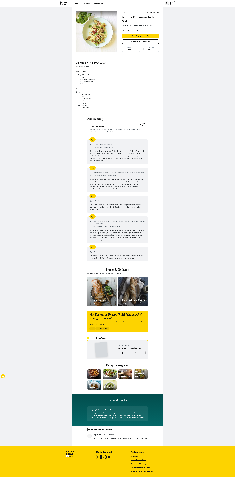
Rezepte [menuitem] (75, 3)
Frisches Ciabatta (97, 300)
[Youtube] (108, 457)
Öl (82, 92)
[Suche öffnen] (172, 3)
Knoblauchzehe (87, 98)
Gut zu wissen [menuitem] (99, 3)
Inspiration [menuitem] (86, 3)
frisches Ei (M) (86, 94)
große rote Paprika (88, 81)
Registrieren (97, 435)
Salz (83, 77)
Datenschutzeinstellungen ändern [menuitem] (142, 471)
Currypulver (85, 107)
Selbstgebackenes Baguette (133, 300)
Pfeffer (84, 103)
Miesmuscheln (86, 75)
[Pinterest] (103, 457)
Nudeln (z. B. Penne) (88, 79)
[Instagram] (98, 457)
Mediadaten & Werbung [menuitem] (138, 464)
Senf (83, 96)
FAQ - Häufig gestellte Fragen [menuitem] (140, 467)
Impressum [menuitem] (134, 456)
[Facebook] (114, 457)
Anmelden (110, 435)
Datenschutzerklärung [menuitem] (138, 460)
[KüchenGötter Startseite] (63, 3)
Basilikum (85, 84)
